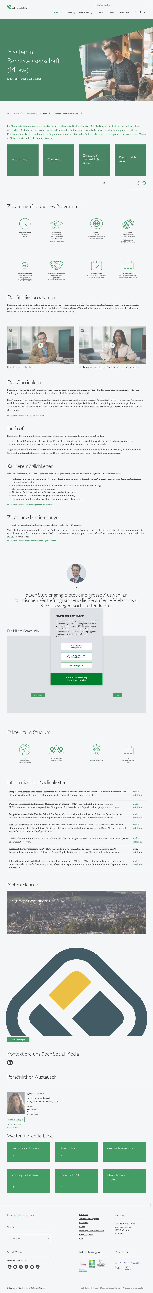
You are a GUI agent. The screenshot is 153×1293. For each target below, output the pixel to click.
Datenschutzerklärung (76, 677)
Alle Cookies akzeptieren (76, 646)
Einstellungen (75, 665)
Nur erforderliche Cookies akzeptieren (76, 656)
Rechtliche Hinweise (76, 680)
